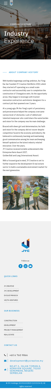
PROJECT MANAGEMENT (13, 330)
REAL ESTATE (9, 335)
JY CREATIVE (9, 286)
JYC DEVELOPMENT (11, 291)
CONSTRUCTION (10, 320)
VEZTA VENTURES (11, 300)
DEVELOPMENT (10, 325)
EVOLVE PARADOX (11, 295)
